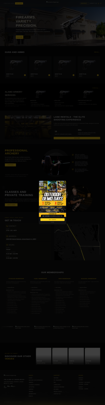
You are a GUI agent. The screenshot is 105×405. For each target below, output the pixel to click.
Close (52, 222)
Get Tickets (52, 219)
